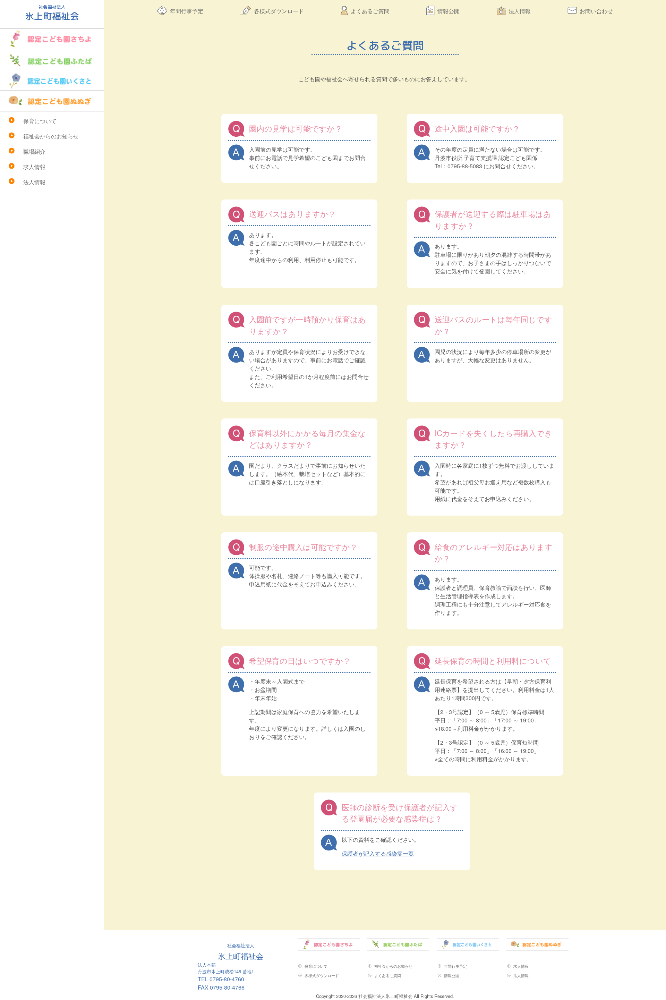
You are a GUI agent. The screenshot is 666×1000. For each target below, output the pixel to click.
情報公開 (448, 11)
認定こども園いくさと (52, 80)
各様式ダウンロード (279, 11)
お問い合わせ (596, 11)
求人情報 (34, 167)
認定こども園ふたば (52, 59)
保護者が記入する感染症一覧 (378, 853)
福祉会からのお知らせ (51, 136)
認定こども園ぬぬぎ (52, 101)
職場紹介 (34, 151)
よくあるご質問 (370, 11)
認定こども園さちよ (52, 38)
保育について (40, 121)
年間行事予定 (186, 11)
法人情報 (34, 182)
